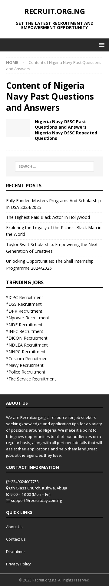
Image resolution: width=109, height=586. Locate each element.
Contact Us (16, 539)
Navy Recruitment (26, 365)
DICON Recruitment (28, 338)
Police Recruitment (26, 372)
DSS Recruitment (25, 304)
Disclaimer (15, 551)
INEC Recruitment (25, 331)
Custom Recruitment (28, 358)
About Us (14, 526)
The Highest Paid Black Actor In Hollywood (48, 217)
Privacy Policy (18, 564)
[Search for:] (54, 166)
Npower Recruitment (28, 318)
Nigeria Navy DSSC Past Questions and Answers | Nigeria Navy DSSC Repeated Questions (66, 130)
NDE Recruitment (25, 325)
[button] (100, 44)
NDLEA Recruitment (28, 345)
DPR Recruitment (25, 311)
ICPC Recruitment (25, 297)
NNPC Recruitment (27, 351)
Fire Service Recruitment (32, 379)
